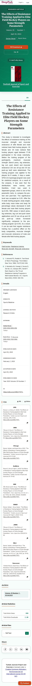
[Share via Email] (26, 649)
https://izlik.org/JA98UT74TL (13, 392)
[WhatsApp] (10, 649)
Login (27, 2)
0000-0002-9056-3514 (10, 328)
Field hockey (6, 246)
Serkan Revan (10, 38)
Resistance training (17, 246)
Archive (5, 585)
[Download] (27, 633)
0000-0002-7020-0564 (10, 339)
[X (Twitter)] (16, 649)
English (21, 2)
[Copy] (27, 423)
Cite (15, 52)
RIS (20, 401)
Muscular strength (8, 249)
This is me (15, 337)
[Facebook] (5, 649)
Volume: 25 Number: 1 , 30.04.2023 (12, 594)
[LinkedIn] (21, 649)
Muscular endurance (22, 249)
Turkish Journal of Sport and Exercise (16, 85)
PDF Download (15, 47)
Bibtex (28, 401)
